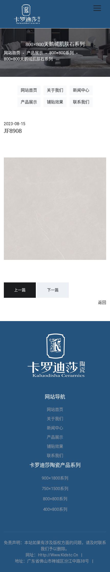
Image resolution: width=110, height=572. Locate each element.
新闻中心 (81, 90)
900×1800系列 (55, 478)
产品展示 (29, 102)
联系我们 (81, 102)
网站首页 (12, 52)
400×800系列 (55, 509)
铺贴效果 (55, 102)
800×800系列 (55, 498)
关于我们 (55, 90)
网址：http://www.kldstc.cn (52, 555)
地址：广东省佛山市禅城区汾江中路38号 (52, 561)
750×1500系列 (55, 488)
